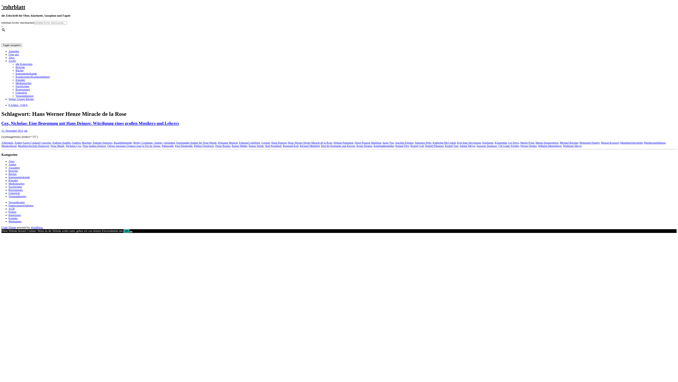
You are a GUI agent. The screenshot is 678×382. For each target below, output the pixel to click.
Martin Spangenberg (547, 142)
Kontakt (12, 218)
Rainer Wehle (256, 145)
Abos (11, 57)
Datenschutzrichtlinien (20, 205)
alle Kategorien (24, 64)
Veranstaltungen (24, 95)
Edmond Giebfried (249, 142)
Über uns (13, 54)
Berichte (20, 67)
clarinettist (169, 142)
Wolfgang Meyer (572, 145)
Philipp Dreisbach (204, 145)
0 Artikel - (18, 105)
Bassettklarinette (123, 142)
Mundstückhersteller (631, 142)
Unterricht (21, 92)
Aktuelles (13, 51)
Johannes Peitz (423, 142)
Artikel (18, 142)
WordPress (37, 227)
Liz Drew (513, 142)
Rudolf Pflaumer (434, 145)
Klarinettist (501, 142)
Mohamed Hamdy (589, 142)
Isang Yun (388, 142)
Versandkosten (16, 202)
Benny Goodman (143, 142)
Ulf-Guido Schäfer (508, 145)
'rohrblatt (13, 7)
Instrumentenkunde (26, 73)
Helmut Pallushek (343, 142)
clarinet (158, 142)
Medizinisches (23, 83)
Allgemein (7, 142)
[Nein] (131, 231)
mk (26, 130)
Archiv (12, 60)
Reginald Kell (290, 145)
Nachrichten (22, 86)
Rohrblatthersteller (384, 145)
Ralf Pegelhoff (273, 145)
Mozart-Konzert (610, 142)
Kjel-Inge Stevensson (469, 142)
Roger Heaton (364, 145)
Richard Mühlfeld (310, 145)
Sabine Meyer (467, 145)
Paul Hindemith (183, 145)
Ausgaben (14, 167)
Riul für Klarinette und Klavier (338, 145)
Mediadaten (15, 221)
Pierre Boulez (222, 145)
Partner (12, 211)
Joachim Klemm (404, 142)
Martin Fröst (527, 142)
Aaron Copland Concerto (37, 142)
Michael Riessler (569, 142)
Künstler (20, 80)
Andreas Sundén (61, 142)
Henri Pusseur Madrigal (368, 142)
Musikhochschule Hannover (33, 145)
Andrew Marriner (81, 142)
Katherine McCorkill (444, 142)
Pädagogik (168, 145)
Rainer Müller (239, 145)
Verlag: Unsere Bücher (21, 99)
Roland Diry (402, 145)
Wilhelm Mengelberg (549, 145)
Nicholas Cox (73, 145)
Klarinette (487, 142)
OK (126, 231)
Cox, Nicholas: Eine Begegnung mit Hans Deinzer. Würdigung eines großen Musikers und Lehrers (90, 123)
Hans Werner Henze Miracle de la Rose (310, 142)
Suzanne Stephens (487, 145)
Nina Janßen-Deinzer (94, 145)
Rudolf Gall (417, 145)
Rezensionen (23, 89)
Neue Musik (57, 145)
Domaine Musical (228, 142)
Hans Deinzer (279, 142)
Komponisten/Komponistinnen (33, 76)
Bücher (20, 70)
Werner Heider (528, 145)
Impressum (14, 215)
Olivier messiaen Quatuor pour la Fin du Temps (133, 145)
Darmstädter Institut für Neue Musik (196, 142)
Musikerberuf (8, 145)
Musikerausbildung (654, 142)
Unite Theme (8, 227)
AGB (11, 208)
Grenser (265, 142)
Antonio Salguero (102, 142)
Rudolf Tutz (451, 145)
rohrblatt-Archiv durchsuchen (17, 22)
